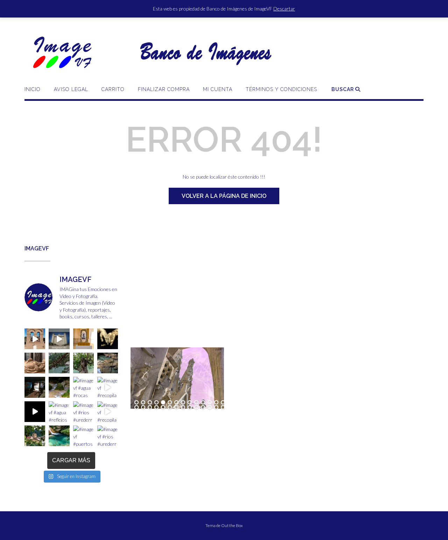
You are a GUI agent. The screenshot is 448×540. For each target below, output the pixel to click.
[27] (216, 407)
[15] (136, 407)
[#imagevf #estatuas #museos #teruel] (83, 338)
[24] (196, 407)
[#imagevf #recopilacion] (107, 387)
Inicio (32, 89)
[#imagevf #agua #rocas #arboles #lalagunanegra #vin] (83, 387)
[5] (163, 402)
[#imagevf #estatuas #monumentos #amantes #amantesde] (107, 338)
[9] (189, 402)
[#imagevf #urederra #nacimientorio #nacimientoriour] (34, 435)
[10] (196, 402)
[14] (222, 402)
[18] (156, 407)
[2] (143, 402)
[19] (163, 407)
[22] (183, 407)
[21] (176, 407)
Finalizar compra (164, 89)
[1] (136, 402)
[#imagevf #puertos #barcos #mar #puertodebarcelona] (83, 435)
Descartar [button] (284, 9)
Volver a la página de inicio (224, 196)
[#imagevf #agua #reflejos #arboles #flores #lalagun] (59, 411)
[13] (216, 402)
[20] (169, 407)
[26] (209, 407)
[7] (176, 402)
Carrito (113, 89)
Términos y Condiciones (281, 89)
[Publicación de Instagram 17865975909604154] (59, 338)
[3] (149, 402)
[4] (156, 402)
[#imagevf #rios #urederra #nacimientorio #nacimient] (59, 363)
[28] (222, 407)
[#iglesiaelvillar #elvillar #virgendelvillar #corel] (34, 338)
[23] (189, 407)
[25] (203, 407)
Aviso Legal (71, 89)
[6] (169, 402)
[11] (203, 402)
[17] (149, 407)
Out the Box (232, 525)
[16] (143, 407)
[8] (183, 402)
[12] (209, 402)
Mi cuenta (217, 89)
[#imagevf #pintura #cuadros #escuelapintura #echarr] (34, 387)
